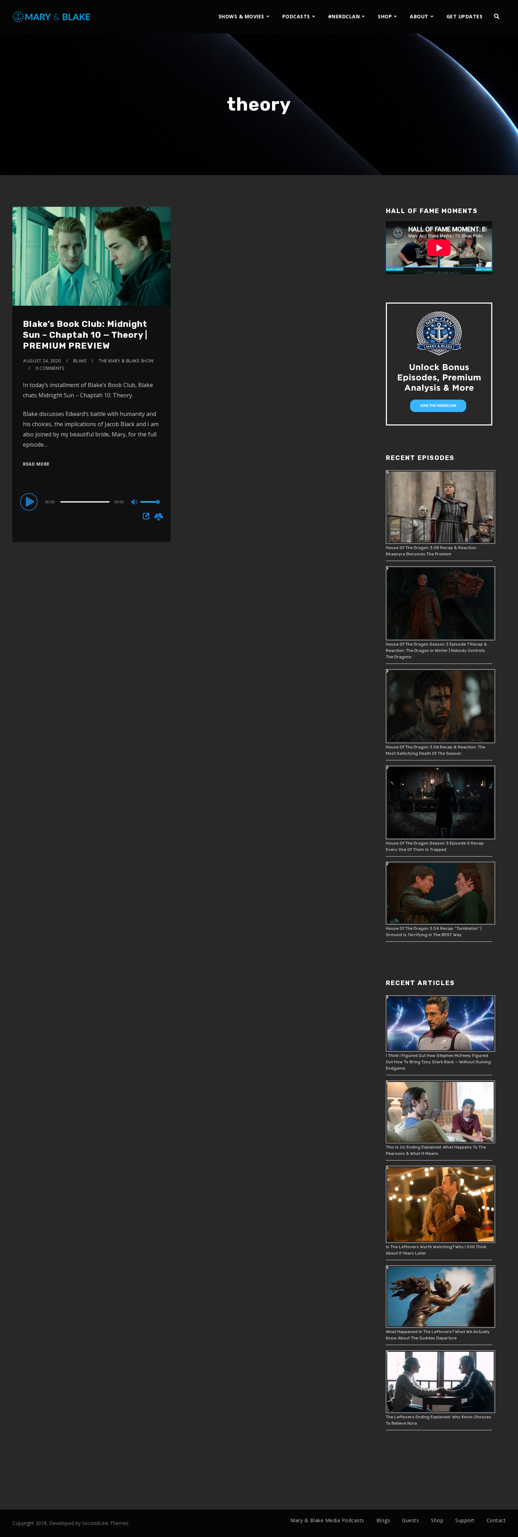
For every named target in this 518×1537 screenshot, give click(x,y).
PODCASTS (296, 16)
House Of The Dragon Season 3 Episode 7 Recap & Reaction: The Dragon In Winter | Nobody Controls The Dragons (436, 650)
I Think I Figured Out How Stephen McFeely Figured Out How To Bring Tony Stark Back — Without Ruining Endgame (438, 1062)
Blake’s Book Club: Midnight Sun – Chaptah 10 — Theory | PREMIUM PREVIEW (85, 335)
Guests (410, 1520)
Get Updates (464, 16)
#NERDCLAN (344, 16)
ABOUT (419, 16)
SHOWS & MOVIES (241, 16)
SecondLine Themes (105, 1523)
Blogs (383, 1520)
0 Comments (50, 368)
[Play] (30, 501)
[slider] (150, 507)
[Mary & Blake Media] (52, 16)
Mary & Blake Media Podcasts (327, 1520)
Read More (36, 464)
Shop (437, 1520)
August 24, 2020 (42, 361)
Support (465, 1520)
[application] (91, 501)
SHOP (385, 16)
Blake (80, 361)
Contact (496, 1520)
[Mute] (134, 502)
